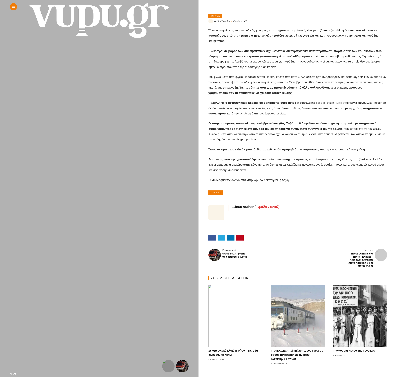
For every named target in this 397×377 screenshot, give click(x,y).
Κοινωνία (215, 16)
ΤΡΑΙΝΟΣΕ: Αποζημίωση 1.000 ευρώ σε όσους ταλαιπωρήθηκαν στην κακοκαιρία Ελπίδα (297, 355)
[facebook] (20, 374)
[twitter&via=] (27, 374)
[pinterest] (40, 374)
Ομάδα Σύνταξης (222, 21)
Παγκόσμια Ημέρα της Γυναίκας (354, 350)
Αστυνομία (215, 193)
